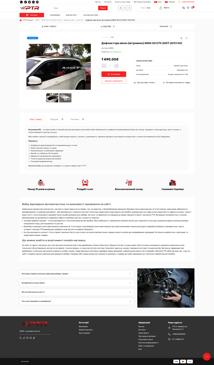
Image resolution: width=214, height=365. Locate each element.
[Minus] (103, 66)
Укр (148, 8)
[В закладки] (186, 38)
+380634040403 (178, 334)
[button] (164, 7)
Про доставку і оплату (146, 83)
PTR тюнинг (28, 20)
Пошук (103, 8)
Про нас (98, 2)
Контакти (108, 2)
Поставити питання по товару (178, 83)
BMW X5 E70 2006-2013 (52, 20)
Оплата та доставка (122, 2)
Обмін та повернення (146, 346)
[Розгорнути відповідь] (130, 274)
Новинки (172, 2)
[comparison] (183, 8)
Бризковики (55, 15)
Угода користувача (145, 339)
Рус (142, 8)
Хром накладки (84, 333)
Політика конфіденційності (148, 343)
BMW (37, 20)
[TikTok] (25, 2)
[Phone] (21, 338)
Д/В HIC (80, 20)
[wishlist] (188, 8)
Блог (140, 349)
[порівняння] (181, 38)
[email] (37, 2)
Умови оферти (143, 333)
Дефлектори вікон (86, 330)
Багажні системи (91, 15)
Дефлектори (71, 15)
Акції (160, 2)
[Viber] (33, 2)
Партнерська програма (142, 2)
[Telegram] (29, 2)
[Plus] (116, 66)
